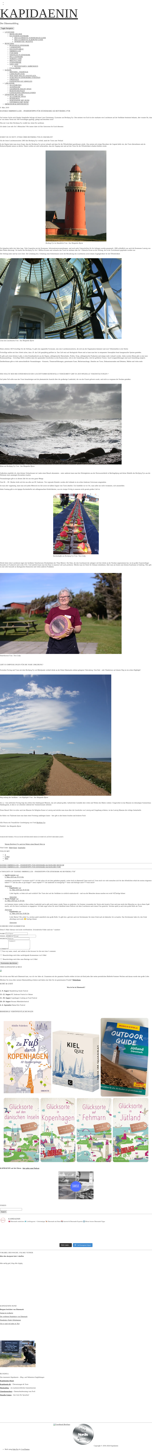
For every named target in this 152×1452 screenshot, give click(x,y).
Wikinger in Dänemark (20, 55)
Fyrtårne (14, 53)
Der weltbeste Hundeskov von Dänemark (13, 1316)
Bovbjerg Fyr (41, 823)
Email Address (7, 936)
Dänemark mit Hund (14, 94)
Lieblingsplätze (17, 74)
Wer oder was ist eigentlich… (23, 76)
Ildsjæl (8, 70)
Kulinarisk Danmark (19, 36)
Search (3, 1212)
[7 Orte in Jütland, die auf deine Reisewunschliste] (140, 1230)
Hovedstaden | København (26, 66)
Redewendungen (17, 91)
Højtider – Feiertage (19, 72)
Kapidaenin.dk (5, 1384)
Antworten (8, 886)
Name (3, 934)
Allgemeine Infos (18, 96)
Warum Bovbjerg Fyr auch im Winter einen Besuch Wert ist (25, 844)
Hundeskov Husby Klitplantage (10, 1320)
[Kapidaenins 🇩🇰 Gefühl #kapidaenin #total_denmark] (38, 1229)
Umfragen (14, 79)
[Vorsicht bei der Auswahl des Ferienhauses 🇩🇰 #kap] (12, 1230)
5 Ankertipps (15, 47)
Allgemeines (15, 85)
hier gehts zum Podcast (31, 1168)
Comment (4, 949)
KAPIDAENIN (39, 13)
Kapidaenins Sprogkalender (23, 93)
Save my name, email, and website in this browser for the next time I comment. (29, 951)
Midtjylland (15, 60)
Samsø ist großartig (6, 1313)
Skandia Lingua (6, 1395)
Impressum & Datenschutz (17, 104)
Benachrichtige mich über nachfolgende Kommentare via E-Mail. (25, 955)
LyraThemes (25, 1449)
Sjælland (14, 64)
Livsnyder (9, 32)
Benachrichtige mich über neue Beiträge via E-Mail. (20, 959)
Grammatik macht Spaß (20, 89)
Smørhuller (15, 51)
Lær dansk (9, 83)
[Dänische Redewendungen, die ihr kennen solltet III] (114, 1233)
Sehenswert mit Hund (19, 100)
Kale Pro (16, 1449)
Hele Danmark (16, 57)
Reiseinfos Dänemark (19, 45)
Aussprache (15, 87)
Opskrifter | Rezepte (23, 41)
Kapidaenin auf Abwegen (21, 81)
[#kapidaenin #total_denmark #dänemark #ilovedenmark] (89, 1228)
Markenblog (4, 1388)
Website (3, 938)
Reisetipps (9, 43)
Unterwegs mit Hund (19, 102)
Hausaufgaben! (17, 49)
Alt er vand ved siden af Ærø (9, 1324)
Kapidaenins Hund (7, 1381)
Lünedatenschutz (6, 1391)
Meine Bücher (16, 34)
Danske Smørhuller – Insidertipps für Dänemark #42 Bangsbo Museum (32, 865)
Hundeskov (15, 98)
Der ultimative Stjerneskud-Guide (30, 38)
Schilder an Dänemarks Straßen (25, 77)
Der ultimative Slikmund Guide (28, 40)
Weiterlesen (76, 980)
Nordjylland (16, 59)
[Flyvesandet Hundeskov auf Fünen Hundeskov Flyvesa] (63, 1230)
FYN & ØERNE (15, 68)
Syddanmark (15, 62)
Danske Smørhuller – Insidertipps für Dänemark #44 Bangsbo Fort (30, 867)
